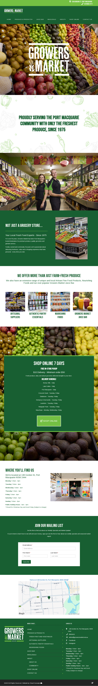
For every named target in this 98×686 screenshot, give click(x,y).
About (29, 658)
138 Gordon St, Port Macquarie (82, 1)
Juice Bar (40, 19)
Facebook (72, 640)
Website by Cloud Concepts (31, 683)
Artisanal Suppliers (37, 640)
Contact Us (87, 19)
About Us (33, 662)
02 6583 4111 (88, 4)
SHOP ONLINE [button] (50, 421)
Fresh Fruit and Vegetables (40, 636)
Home (9, 19)
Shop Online (74, 19)
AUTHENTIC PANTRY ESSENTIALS (37, 315)
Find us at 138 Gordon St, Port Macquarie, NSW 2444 (48, 580)
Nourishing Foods (36, 647)
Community (33, 665)
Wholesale (52, 19)
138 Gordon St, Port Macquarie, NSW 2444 (80, 630)
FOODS (60, 317)
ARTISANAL (15, 313)
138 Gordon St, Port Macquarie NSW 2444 (22, 476)
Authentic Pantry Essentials (41, 644)
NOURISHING (60, 313)
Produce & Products (36, 633)
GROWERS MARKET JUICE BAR (83, 315)
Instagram (72, 643)
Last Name (53, 553)
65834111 (72, 634)
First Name (26, 553)
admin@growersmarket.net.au (78, 637)
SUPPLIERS (15, 317)
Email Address (27, 545)
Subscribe (26, 562)
